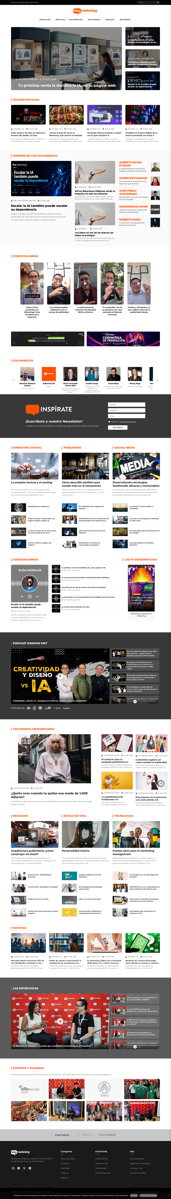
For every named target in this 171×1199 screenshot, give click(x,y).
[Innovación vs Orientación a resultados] (120, 507)
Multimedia (94, 20)
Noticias (60, 20)
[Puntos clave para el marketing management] (136, 834)
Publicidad (65, 1168)
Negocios (64, 1178)
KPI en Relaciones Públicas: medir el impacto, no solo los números (95, 192)
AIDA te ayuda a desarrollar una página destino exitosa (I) (41, 520)
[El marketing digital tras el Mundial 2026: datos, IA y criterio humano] (104, 952)
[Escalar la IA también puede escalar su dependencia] (41, 178)
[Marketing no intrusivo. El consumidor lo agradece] (69, 544)
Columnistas (76, 20)
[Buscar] (158, 2)
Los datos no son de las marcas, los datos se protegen (94, 234)
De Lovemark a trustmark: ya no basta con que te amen (132, 182)
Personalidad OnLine (76, 850)
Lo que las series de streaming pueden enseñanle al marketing (132, 170)
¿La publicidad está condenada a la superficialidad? (112, 799)
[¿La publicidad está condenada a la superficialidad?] (117, 780)
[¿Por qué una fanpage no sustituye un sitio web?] (120, 519)
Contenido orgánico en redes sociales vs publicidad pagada (151, 762)
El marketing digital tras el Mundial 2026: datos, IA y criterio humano (104, 962)
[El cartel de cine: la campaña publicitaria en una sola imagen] (117, 743)
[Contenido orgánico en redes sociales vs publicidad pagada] (152, 743)
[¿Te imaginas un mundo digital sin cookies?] (120, 876)
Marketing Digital (68, 1159)
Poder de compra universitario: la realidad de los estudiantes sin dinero (65, 963)
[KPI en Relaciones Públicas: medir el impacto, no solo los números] (95, 172)
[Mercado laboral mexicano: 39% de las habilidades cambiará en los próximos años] (28, 952)
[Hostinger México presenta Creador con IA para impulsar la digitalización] (104, 114)
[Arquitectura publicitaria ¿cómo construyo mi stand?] (34, 834)
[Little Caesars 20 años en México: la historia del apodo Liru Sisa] (28, 114)
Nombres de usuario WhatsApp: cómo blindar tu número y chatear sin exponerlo (141, 963)
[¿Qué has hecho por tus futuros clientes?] (69, 532)
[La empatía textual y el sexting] (34, 466)
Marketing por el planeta (38, 506)
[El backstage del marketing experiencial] (69, 888)
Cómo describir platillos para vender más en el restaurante (81, 484)
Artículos (44, 20)
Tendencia (65, 1173)
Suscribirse (118, 427)
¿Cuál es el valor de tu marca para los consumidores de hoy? (42, 532)
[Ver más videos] (135, 700)
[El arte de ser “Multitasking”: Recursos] (18, 876)
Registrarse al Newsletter (140, 1163)
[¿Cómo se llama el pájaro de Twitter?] (18, 544)
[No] (168, 1195)
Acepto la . (124, 422)
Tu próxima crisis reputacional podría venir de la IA (131, 224)
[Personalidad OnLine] (85, 834)
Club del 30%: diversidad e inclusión (43, 887)
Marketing (65, 1163)
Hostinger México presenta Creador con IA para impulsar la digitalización (104, 135)
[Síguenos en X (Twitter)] (24, 1168)
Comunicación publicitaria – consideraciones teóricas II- (90, 912)
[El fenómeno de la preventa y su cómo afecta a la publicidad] (152, 781)
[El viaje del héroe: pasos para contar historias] (18, 912)
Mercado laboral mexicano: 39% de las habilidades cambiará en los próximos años (27, 963)
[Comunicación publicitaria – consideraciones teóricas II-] (69, 912)
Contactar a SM (136, 1168)
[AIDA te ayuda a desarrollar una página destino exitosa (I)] (18, 519)
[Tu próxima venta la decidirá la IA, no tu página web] (66, 58)
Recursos (125, 20)
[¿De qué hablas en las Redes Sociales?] (120, 544)
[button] (141, 593)
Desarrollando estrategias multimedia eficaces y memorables (136, 484)
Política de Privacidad (127, 422)
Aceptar (134, 1195)
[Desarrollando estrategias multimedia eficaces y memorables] (136, 466)
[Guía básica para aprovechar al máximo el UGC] (120, 912)
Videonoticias (100, 1168)
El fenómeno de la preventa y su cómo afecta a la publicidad (151, 800)
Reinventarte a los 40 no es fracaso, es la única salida (134, 198)
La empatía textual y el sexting (31, 482)
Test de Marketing (137, 1159)
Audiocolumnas (101, 1159)
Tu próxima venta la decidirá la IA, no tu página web (67, 85)
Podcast (110, 20)
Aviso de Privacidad (138, 1173)
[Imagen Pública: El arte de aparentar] (69, 876)
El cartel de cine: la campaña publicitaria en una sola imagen (114, 762)
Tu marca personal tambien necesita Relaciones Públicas (142, 63)
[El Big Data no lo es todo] (18, 900)
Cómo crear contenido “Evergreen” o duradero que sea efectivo (144, 900)
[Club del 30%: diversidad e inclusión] (18, 888)
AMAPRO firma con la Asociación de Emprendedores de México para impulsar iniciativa (94, 521)
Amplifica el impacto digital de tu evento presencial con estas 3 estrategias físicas (141, 135)
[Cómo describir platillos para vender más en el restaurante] (85, 466)
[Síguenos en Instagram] (13, 1168)
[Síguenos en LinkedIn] (30, 1168)
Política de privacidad (148, 1195)
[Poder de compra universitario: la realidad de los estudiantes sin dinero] (66, 952)
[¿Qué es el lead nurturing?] (69, 900)
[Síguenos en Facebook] (19, 1168)
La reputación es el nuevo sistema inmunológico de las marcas (142, 42)
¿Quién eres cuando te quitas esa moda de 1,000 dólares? (133, 211)
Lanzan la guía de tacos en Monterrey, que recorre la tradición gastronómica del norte (65, 135)
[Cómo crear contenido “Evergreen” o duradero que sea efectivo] (120, 900)
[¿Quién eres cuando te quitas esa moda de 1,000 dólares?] (54, 760)
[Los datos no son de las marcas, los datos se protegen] (95, 213)
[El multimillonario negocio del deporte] (69, 507)
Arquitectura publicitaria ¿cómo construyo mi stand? (32, 852)
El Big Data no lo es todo (38, 899)
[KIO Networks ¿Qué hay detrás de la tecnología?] (120, 532)
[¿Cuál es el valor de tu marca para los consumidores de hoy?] (18, 532)
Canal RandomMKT (103, 1173)
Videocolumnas (101, 1163)
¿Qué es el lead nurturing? (90, 899)
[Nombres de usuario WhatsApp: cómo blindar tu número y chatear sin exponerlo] (142, 952)
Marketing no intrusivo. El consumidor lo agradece (89, 544)
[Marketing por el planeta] (18, 507)
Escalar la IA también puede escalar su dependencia (142, 85)
